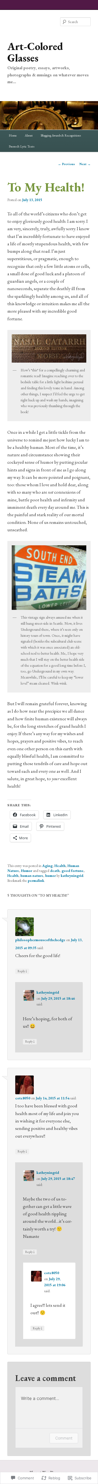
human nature (31, 875)
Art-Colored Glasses (35, 52)
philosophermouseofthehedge (40, 940)
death (55, 870)
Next (85, 164)
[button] (49, 348)
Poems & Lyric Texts (21, 146)
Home (13, 135)
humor (50, 875)
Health (60, 865)
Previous (66, 164)
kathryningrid (72, 875)
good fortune (73, 870)
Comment (63, 1438)
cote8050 (22, 1098)
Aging (47, 865)
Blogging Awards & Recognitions (61, 135)
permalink (36, 880)
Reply (22, 971)
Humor (26, 870)
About (29, 135)
